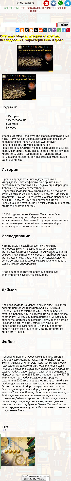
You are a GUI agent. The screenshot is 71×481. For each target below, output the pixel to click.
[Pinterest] (68, 30)
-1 (3, 429)
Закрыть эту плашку (34, 479)
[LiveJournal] (45, 30)
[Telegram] (64, 30)
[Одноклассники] (22, 30)
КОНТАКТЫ (11, 8)
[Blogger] (31, 30)
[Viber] (54, 30)
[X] (27, 30)
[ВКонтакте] (17, 30)
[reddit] (41, 30)
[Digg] (36, 30)
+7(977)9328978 (25, 3)
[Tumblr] (50, 30)
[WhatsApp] (59, 30)
